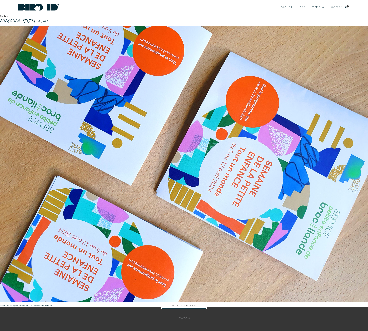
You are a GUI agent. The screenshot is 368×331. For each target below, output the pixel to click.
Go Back (4, 16)
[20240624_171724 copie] (184, 164)
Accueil (286, 6)
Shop (301, 6)
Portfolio (317, 6)
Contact (336, 6)
